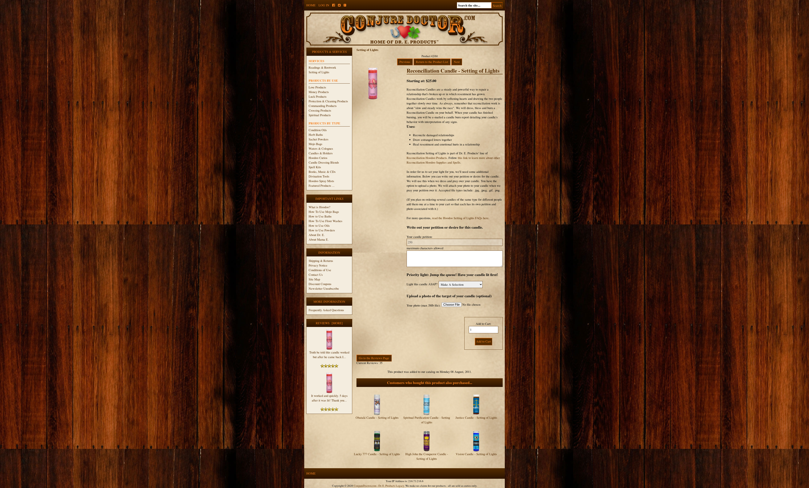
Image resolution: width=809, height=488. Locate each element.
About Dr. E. (317, 235)
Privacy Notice (318, 265)
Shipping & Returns (321, 261)
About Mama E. (319, 239)
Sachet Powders (318, 139)
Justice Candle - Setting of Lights (476, 418)
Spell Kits (315, 167)
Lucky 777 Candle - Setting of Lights (377, 454)
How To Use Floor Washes (325, 221)
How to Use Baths (320, 216)
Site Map (314, 279)
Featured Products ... (322, 186)
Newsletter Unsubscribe (324, 289)
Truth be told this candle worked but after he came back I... (329, 354)
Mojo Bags (315, 144)
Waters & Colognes (321, 149)
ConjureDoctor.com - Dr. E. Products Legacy (379, 486)
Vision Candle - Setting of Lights (476, 454)
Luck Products (318, 97)
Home (311, 5)
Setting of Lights (319, 72)
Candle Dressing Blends (324, 162)
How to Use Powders (322, 230)
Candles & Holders (321, 153)
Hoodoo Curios (318, 158)
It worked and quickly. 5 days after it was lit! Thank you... (329, 398)
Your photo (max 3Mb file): (424, 305)
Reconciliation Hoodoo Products (427, 158)
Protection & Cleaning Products (328, 101)
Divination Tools (319, 176)
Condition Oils (318, 130)
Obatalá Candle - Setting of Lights (377, 418)
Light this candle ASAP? (422, 284)
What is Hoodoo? (319, 207)
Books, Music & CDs (322, 172)
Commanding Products (323, 106)
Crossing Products (320, 110)
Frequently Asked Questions (326, 310)
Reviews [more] (329, 323)
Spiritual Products (320, 115)
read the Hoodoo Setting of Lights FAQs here (460, 218)
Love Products (317, 87)
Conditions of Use (320, 270)
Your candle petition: (420, 237)
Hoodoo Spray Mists (321, 181)
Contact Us (316, 275)
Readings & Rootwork (322, 67)
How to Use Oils (319, 226)
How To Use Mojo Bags (324, 212)
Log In (324, 5)
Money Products (319, 92)
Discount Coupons (320, 284)
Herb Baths (316, 135)
